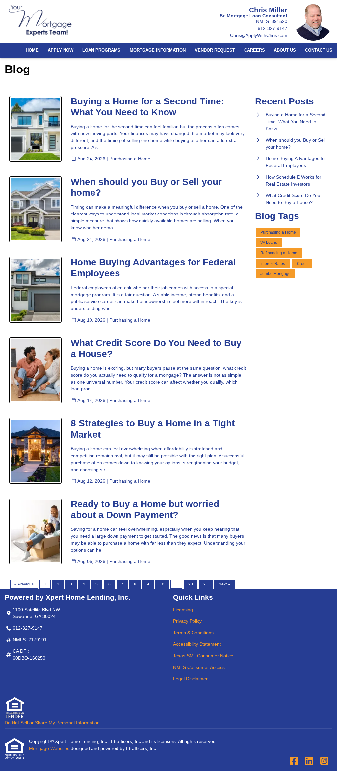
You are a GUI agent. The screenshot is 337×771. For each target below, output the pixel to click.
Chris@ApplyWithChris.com (258, 35)
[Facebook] (294, 761)
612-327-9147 (272, 28)
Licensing (183, 609)
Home (32, 50)
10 (162, 584)
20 (190, 584)
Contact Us (318, 50)
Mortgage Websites (50, 748)
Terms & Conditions (193, 632)
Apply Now (60, 50)
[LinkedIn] (309, 761)
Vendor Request (215, 50)
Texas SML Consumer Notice (203, 655)
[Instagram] (324, 761)
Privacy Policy (187, 621)
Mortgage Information (158, 50)
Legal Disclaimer (190, 678)
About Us (285, 50)
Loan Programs (101, 50)
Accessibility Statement (197, 644)
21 (205, 584)
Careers (254, 50)
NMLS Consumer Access (199, 667)
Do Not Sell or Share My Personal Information (52, 722)
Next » (224, 584)
